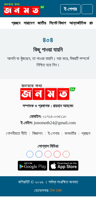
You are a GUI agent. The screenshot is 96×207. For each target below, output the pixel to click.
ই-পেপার (70, 9)
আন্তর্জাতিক (77, 23)
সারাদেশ (29, 23)
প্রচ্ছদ (16, 23)
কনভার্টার (70, 133)
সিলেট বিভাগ (57, 23)
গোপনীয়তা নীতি (16, 133)
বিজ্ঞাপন (37, 133)
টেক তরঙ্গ (55, 190)
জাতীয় (42, 23)
